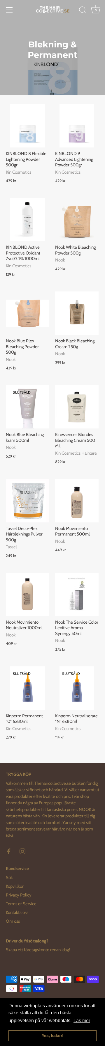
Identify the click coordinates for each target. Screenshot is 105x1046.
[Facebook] (9, 850)
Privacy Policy (19, 895)
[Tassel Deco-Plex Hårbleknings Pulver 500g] (27, 500)
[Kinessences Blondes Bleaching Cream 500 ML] (77, 406)
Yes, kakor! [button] (53, 1035)
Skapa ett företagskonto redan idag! (38, 949)
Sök (9, 877)
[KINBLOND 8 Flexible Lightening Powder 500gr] (27, 125)
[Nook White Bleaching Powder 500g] (77, 219)
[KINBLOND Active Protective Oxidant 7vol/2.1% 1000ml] (27, 219)
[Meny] (9, 9)
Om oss (13, 921)
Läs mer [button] (82, 1020)
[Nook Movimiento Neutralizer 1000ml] (27, 594)
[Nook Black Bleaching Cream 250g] (77, 313)
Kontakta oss (17, 912)
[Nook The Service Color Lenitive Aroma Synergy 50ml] (77, 594)
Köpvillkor (15, 886)
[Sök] (82, 10)
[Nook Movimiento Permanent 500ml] (77, 500)
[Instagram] (22, 850)
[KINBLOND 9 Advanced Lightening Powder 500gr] (77, 125)
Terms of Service (21, 903)
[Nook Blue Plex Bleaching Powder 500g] (27, 313)
